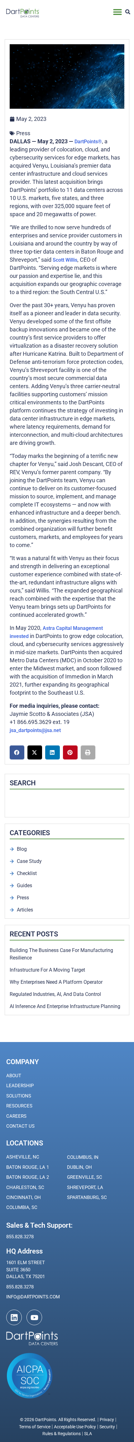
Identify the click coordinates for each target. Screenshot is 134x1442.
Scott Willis (65, 260)
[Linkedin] (14, 1317)
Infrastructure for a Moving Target (47, 970)
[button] (118, 12)
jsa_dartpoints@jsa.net (35, 730)
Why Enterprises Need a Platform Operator (56, 982)
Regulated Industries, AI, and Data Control (55, 994)
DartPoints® (88, 142)
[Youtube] (34, 1317)
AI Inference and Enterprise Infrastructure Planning (65, 1006)
